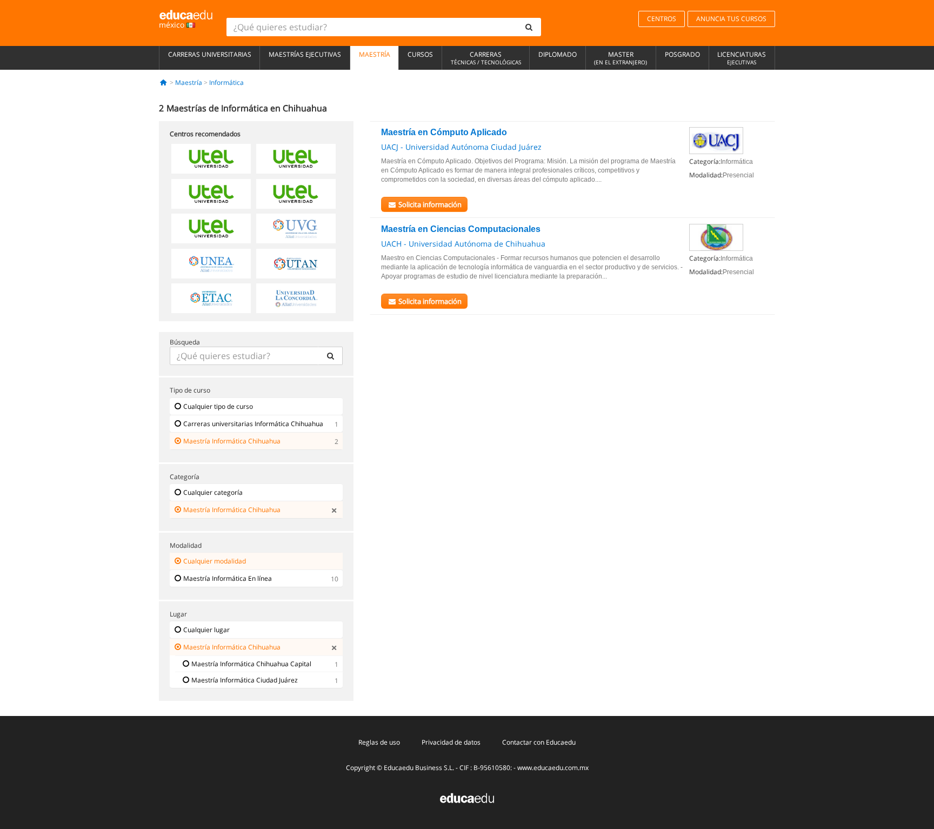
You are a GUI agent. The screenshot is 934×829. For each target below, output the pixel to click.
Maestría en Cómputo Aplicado (444, 132)
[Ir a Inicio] (163, 82)
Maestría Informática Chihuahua (232, 441)
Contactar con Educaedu (539, 742)
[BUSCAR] (330, 356)
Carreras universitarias (209, 54)
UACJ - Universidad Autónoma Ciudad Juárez (461, 147)
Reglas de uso (379, 742)
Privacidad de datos (451, 742)
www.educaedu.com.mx (553, 767)
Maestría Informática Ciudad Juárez (244, 680)
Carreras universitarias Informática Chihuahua (253, 423)
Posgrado (682, 54)
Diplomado (557, 54)
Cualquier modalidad (214, 561)
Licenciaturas (741, 58)
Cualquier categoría (213, 492)
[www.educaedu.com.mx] (467, 797)
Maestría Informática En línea (227, 578)
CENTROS (661, 18)
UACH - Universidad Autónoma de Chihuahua (463, 243)
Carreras (486, 58)
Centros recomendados (205, 133)
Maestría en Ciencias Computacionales (461, 229)
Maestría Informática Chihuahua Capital (251, 663)
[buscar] (529, 27)
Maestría (374, 54)
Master (620, 58)
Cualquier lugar (206, 629)
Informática (226, 82)
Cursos (420, 54)
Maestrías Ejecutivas (305, 54)
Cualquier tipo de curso (218, 406)
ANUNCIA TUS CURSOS (731, 18)
